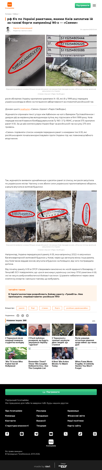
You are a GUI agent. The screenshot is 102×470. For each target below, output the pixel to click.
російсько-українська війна (77, 308)
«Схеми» (45, 308)
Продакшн (42, 416)
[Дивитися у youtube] (51, 434)
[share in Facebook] (18, 315)
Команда (10, 416)
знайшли (25, 109)
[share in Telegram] (27, 315)
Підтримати (82, 5)
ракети (21, 308)
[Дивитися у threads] (95, 434)
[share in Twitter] (22, 315)
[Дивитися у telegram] (36, 434)
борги (57, 308)
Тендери (41, 426)
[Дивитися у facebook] (7, 434)
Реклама (41, 411)
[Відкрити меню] (94, 5)
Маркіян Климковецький (22, 28)
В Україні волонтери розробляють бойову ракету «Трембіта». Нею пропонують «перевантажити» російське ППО (45, 295)
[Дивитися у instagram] (22, 434)
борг (33, 308)
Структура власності (17, 426)
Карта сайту (74, 426)
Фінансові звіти (76, 416)
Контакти (10, 421)
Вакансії (41, 421)
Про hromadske (13, 411)
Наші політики (76, 421)
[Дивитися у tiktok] (80, 434)
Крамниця (73, 411)
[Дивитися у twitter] (66, 434)
